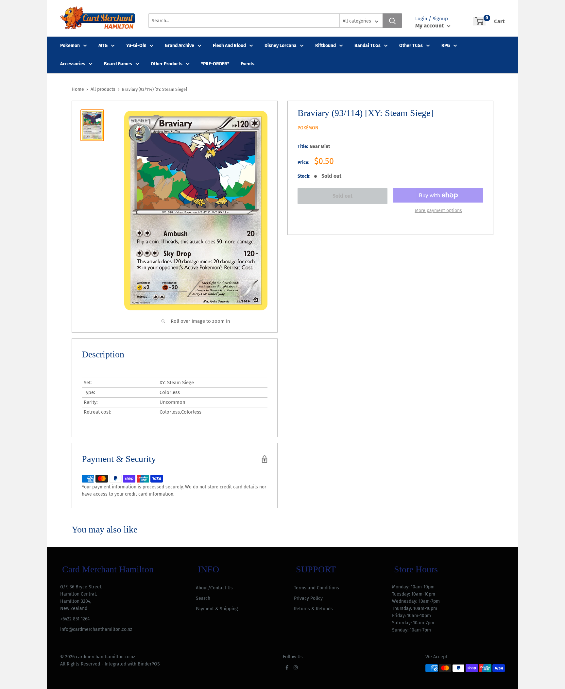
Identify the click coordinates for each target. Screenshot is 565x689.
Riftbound (325, 45)
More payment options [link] (438, 210)
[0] (479, 21)
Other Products (166, 64)
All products (103, 89)
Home (78, 89)
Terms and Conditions (316, 588)
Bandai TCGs (367, 45)
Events (247, 64)
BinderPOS (149, 664)
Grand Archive (179, 45)
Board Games (118, 64)
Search (203, 598)
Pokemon (70, 45)
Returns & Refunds (313, 609)
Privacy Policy (308, 598)
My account (430, 25)
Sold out (342, 196)
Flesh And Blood (229, 45)
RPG (445, 45)
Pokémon (308, 128)
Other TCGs (411, 45)
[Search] (392, 20)
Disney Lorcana (281, 45)
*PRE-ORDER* (215, 64)
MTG (103, 45)
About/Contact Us (214, 588)
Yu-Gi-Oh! (136, 45)
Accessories (72, 64)
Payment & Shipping (217, 609)
